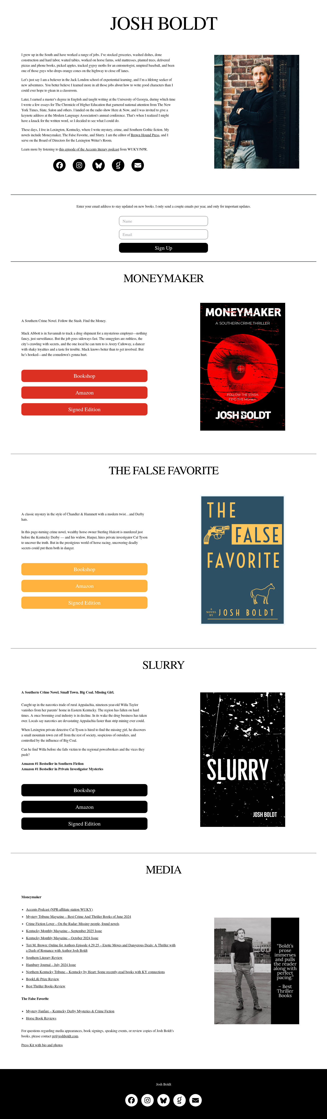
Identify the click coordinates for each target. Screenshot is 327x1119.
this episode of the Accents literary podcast (89, 149)
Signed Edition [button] (84, 409)
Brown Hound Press (145, 134)
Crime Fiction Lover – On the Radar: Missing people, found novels (72, 923)
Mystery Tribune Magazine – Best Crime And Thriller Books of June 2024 (78, 916)
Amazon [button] (84, 392)
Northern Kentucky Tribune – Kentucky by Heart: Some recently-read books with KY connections (95, 971)
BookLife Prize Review (42, 979)
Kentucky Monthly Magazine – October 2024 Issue (62, 937)
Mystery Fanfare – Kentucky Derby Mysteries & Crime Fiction (70, 1011)
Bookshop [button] (84, 375)
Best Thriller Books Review (45, 986)
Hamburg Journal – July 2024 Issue (51, 964)
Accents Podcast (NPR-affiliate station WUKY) (59, 909)
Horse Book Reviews (41, 1018)
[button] (59, 165)
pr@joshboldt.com (65, 1036)
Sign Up (163, 247)
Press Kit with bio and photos (42, 1045)
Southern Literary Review (44, 957)
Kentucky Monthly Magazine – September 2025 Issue (64, 930)
